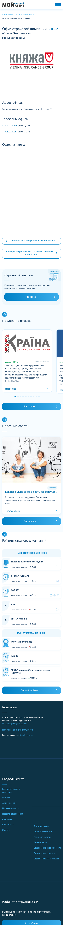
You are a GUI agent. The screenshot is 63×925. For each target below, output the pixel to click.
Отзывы (6, 798)
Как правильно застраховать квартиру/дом (31, 492)
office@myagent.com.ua (16, 724)
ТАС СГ (15, 590)
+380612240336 (9, 126)
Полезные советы (10, 809)
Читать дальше (12, 511)
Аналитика (7, 819)
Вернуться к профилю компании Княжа (33, 240)
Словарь (6, 830)
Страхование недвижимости (47, 848)
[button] (15, 396)
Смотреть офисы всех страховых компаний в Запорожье (29, 253)
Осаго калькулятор (43, 832)
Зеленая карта (40, 843)
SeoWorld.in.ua (26, 735)
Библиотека (7, 825)
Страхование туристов (44, 853)
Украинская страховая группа (27, 562)
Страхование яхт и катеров (46, 859)
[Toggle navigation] (58, 4)
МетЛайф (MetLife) (21, 642)
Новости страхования (12, 814)
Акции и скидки (9, 803)
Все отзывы (29, 406)
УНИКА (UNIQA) (20, 576)
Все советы (30, 521)
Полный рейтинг (30, 690)
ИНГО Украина (19, 619)
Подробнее (30, 297)
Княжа (52, 29)
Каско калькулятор (43, 837)
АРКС (14, 604)
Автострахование (42, 826)
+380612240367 (9, 132)
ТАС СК (15, 656)
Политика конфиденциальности (17, 730)
